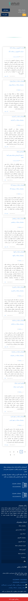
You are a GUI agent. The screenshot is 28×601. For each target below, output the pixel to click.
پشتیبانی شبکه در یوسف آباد (17, 188)
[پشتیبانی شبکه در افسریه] (19, 287)
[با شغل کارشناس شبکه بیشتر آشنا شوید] (21, 151)
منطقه (5, 76)
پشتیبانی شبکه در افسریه (17, 290)
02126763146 (16, 582)
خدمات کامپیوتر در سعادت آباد (16, 51)
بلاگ (7, 76)
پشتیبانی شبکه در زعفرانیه (17, 355)
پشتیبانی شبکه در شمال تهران (16, 84)
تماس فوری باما (13, 599)
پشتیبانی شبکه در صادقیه (17, 324)
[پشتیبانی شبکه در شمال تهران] (17, 81)
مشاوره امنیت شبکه (18, 386)
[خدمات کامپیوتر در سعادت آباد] (17, 48)
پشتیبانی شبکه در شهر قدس (17, 420)
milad (19, 125)
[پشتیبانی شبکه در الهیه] (19, 252)
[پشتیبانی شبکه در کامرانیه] (19, 116)
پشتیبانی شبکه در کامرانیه (17, 120)
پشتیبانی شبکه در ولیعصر (17, 222)
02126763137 (23, 582)
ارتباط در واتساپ (13, 587)
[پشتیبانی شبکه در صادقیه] (19, 320)
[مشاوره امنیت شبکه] (20, 383)
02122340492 (23, 579)
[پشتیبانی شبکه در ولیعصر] (19, 218)
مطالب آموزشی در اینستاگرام (8, 585)
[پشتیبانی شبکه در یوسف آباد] (18, 185)
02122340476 (16, 579)
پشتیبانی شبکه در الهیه (18, 255)
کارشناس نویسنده (16, 56)
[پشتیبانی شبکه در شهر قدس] (18, 416)
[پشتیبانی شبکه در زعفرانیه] (18, 351)
